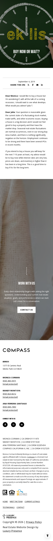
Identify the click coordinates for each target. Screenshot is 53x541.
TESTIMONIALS (9, 507)
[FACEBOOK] (5, 424)
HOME (5, 501)
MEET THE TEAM (16, 501)
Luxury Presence (12, 530)
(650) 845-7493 (9, 407)
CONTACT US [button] (26, 309)
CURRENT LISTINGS (32, 501)
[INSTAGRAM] (13, 424)
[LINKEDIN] (21, 424)
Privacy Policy (34, 522)
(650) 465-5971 (9, 381)
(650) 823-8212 (9, 394)
